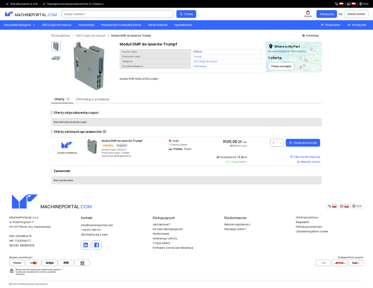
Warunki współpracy (237, 224)
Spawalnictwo (183, 25)
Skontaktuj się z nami (94, 234)
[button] (351, 4)
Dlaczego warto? (235, 229)
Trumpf (197, 56)
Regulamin (302, 222)
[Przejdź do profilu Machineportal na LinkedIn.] (85, 245)
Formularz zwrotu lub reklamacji (173, 247)
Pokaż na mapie (281, 66)
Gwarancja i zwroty (165, 238)
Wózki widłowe (157, 25)
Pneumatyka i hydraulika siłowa (121, 25)
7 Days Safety (161, 243)
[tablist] (186, 99)
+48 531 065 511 (91, 230)
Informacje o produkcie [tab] (92, 99)
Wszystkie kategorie (17, 25)
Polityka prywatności (309, 226)
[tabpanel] (186, 145)
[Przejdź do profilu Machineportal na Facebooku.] (96, 245)
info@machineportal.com (97, 225)
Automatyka (86, 25)
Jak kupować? (162, 224)
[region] (89, 66)
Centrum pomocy (307, 217)
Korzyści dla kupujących (168, 229)
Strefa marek (161, 233)
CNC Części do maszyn (56, 25)
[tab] (62, 99)
